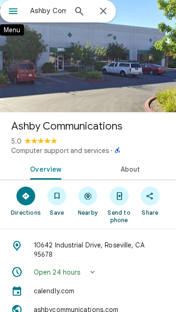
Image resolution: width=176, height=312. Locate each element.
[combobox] (48, 10)
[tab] (44, 168)
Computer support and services (60, 150)
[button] (88, 272)
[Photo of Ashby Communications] (88, 56)
